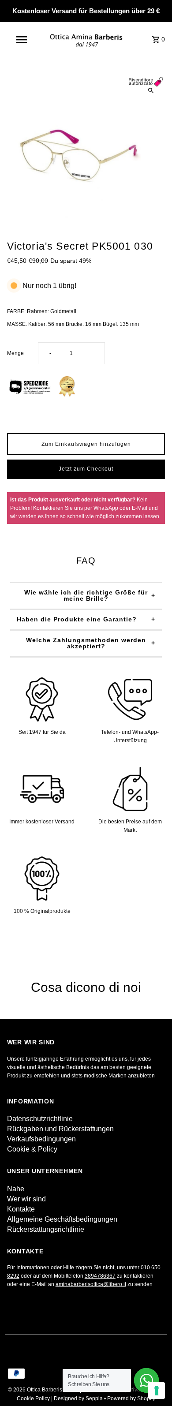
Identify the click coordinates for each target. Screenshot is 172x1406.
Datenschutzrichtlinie (40, 1118)
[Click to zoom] (151, 91)
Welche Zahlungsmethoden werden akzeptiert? (86, 643)
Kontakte (21, 1209)
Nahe (15, 1189)
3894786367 (100, 1276)
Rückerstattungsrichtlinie (45, 1229)
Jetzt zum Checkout (86, 469)
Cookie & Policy (32, 1149)
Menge (15, 353)
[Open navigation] (21, 40)
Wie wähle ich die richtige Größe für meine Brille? (86, 595)
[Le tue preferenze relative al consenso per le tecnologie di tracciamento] (156, 1390)
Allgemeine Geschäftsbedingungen (62, 1219)
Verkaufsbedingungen (41, 1139)
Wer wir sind (26, 1199)
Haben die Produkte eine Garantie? (77, 619)
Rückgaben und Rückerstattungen (60, 1129)
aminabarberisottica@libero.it (91, 1284)
